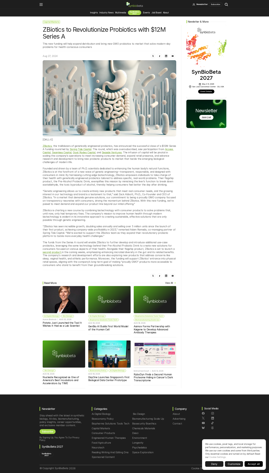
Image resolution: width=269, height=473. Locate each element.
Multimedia (120, 12)
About (166, 12)
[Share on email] (172, 56)
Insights (94, 12)
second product (52, 252)
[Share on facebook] (159, 56)
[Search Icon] (226, 4)
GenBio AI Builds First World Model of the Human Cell (108, 328)
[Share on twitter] (153, 56)
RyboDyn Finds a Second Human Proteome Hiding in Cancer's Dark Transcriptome (154, 377)
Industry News (106, 12)
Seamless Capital (61, 152)
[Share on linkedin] (166, 56)
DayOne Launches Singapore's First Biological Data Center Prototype (109, 379)
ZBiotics (47, 145)
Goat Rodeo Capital (84, 152)
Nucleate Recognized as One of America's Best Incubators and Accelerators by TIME (61, 380)
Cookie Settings (217, 457)
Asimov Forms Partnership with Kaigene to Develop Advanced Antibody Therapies (152, 329)
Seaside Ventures (112, 152)
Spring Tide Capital (80, 149)
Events (146, 12)
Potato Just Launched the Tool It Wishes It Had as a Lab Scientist (62, 324)
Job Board (156, 12)
